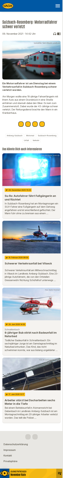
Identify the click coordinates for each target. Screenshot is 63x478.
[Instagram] (35, 436)
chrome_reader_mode (59, 33)
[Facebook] (28, 436)
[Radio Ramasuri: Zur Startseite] (28, 6)
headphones (55, 33)
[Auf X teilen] (28, 124)
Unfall (26, 140)
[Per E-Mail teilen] (42, 124)
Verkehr (36, 140)
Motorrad (30, 135)
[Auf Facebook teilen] (21, 124)
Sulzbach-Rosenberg (47, 135)
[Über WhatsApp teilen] (35, 124)
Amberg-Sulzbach (14, 135)
